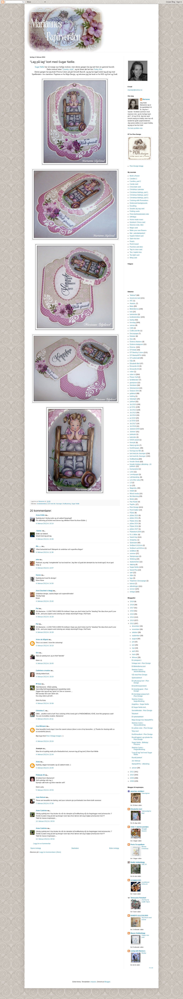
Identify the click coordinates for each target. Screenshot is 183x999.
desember (136, 626)
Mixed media (134, 494)
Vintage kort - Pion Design (141, 663)
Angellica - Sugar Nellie (140, 704)
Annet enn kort (135, 298)
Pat (37, 608)
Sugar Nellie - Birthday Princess (140, 743)
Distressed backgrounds (138, 203)
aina (37, 559)
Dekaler (132, 336)
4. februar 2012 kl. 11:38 (44, 552)
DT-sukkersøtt (135, 358)
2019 (132, 601)
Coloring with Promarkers (139, 200)
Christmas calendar (137, 189)
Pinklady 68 (40, 775)
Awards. (133, 303)
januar (134, 768)
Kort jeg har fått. (135, 451)
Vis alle (151, 968)
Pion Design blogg (136, 166)
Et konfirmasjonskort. (139, 686)
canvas (132, 325)
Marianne (146, 99)
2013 (132, 620)
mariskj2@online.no (135, 90)
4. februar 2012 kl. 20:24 (45, 741)
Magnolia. (133, 488)
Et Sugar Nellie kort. (139, 707)
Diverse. (133, 347)
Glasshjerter (146, 793)
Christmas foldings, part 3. (139, 198)
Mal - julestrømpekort (137, 233)
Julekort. (133, 432)
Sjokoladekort (137, 678)
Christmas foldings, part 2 (139, 195)
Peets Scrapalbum (137, 844)
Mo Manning (134, 496)
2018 (132, 605)
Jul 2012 (133, 410)
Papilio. (132, 504)
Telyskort (135, 714)
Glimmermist (134, 388)
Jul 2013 (133, 413)
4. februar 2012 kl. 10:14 (45, 524)
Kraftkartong (67, 503)
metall (132, 491)
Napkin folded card (136, 236)
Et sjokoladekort (137, 717)
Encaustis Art (134, 369)
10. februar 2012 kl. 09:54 (45, 821)
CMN (131, 328)
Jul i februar (136, 761)
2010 (132, 775)
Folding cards (135, 211)
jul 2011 (132, 407)
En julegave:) (136, 660)
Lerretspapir (134, 474)
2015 (132, 614)
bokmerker (133, 314)
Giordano (133, 385)
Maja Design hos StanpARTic (142, 720)
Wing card (133, 258)
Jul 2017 (133, 423)
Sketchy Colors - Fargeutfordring (138, 748)
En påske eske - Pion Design (142, 728)
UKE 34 (144, 864)
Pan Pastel (134, 502)
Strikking (133, 559)
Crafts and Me (135, 331)
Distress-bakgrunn (136, 344)
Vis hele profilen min (135, 128)
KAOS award (134, 440)
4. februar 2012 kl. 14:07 (45, 568)
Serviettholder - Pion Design (142, 710)
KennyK (132, 442)
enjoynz (93, 982)
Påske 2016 (134, 526)
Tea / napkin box (136, 252)
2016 (132, 611)
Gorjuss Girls (134, 391)
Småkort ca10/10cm (137, 548)
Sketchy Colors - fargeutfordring (138, 700)
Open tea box (134, 239)
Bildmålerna (134, 309)
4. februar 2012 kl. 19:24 (45, 677)
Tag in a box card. (136, 249)
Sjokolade (133, 543)
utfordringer (134, 586)
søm (131, 573)
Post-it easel (134, 244)
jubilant (132, 402)
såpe (131, 575)
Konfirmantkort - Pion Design (142, 734)
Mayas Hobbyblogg (137, 933)
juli (133, 642)
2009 (132, 778)
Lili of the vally (135, 480)
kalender (133, 437)
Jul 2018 (133, 426)
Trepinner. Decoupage (138, 581)
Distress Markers (136, 342)
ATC (131, 301)
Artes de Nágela (42, 639)
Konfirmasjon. (135, 448)
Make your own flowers (138, 230)
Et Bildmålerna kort (138, 666)
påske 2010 (134, 515)
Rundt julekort (137, 758)
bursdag (133, 323)
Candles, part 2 (135, 181)
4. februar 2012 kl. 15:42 (45, 601)
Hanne (38, 575)
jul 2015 (133, 418)
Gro (37, 653)
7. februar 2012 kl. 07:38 (45, 803)
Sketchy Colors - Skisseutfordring (138, 724)
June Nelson (40, 797)
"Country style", (68, 69)
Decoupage (134, 333)
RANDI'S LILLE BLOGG (139, 915)
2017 (132, 608)
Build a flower (135, 176)
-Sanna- (39, 531)
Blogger (107, 982)
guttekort (133, 393)
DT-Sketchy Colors (136, 352)
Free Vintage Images (54, 736)
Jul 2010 (133, 404)
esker (132, 372)
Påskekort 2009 (135, 532)
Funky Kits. (98, 69)
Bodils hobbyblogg (137, 862)
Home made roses (136, 220)
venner (132, 589)
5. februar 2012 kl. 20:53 (45, 790)
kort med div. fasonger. (138, 456)
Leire (131, 472)
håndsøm (133, 399)
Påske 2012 (134, 521)
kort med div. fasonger (55, 503)
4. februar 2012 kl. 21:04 (45, 754)
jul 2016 (133, 421)
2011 (132, 772)
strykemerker (134, 562)
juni (133, 645)
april (134, 651)
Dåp (131, 361)
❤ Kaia (38, 684)
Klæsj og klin (134, 445)
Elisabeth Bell (135, 363)
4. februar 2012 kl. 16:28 (45, 617)
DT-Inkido (133, 350)
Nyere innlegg (36, 848)
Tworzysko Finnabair (138, 898)
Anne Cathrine (41, 811)
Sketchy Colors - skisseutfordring (138, 670)
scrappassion (135, 880)
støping (132, 564)
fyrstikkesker (134, 380)
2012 (132, 623)
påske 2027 (134, 529)
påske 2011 (134, 518)
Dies (131, 339)
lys (131, 485)
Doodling (133, 206)
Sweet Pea (134, 570)
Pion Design (134, 507)
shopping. (133, 540)
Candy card (134, 184)
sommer (133, 553)
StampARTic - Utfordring (140, 764)
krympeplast (134, 469)
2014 (132, 617)
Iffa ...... (38, 546)
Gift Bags (133, 217)
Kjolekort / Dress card (137, 222)
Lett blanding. (135, 477)
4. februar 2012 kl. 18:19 (45, 646)
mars (134, 654)
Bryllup (144, 953)
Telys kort (135, 731)
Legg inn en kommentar (42, 844)
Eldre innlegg (114, 848)
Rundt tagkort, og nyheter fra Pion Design (142, 738)
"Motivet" (133, 295)
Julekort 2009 (135, 429)
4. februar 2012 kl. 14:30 (45, 583)
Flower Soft (134, 377)
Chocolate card (135, 187)
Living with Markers (137, 951)
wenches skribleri (137, 791)
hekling (132, 396)
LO (131, 483)
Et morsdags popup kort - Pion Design (141, 695)
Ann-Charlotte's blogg (44, 591)
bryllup (132, 320)
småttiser (133, 551)
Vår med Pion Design (139, 675)
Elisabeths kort (136, 809)
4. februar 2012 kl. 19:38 (45, 703)
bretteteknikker (42, 503)
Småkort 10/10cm (136, 545)
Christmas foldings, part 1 (139, 192)
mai (133, 648)
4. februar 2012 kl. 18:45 (45, 663)
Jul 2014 (133, 415)
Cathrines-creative (43, 670)
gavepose (133, 383)
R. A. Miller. (134, 534)
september (136, 636)
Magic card (134, 228)
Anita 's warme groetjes (139, 827)
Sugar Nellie (39, 67)
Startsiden (75, 848)
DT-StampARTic (135, 355)
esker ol (132, 374)
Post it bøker (134, 510)
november (136, 629)
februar (135, 657)
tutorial (132, 584)
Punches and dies (136, 247)
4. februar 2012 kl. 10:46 (45, 539)
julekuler (133, 434)
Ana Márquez (41, 726)
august (134, 639)
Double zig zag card (137, 209)
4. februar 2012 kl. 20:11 (44, 719)
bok (131, 312)
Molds (132, 499)
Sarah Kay (133, 537)
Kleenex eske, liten (136, 225)
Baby (131, 306)
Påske (132, 513)
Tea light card (134, 255)
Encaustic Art (134, 366)
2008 (132, 781)
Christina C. (40, 711)
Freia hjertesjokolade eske (139, 214)
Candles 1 (133, 179)
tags (131, 578)
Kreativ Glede (135, 462)
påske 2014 (134, 524)
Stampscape (134, 556)
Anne (38, 762)
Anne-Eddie (40, 515)
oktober (135, 632)
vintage (132, 592)
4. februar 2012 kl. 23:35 (45, 768)
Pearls (132, 241)
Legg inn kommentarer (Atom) (50, 852)
